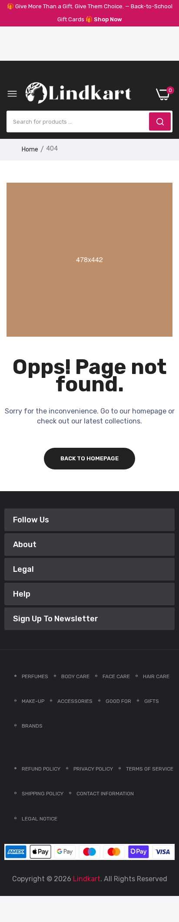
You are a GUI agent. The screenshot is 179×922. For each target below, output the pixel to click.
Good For (118, 701)
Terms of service (149, 769)
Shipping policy (42, 794)
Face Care (116, 676)
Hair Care (156, 676)
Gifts (151, 701)
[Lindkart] (78, 95)
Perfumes (35, 676)
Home (30, 149)
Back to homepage (89, 458)
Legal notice (39, 819)
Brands (32, 726)
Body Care (75, 676)
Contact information (105, 794)
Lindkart (86, 879)
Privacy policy (93, 769)
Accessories (75, 701)
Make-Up (33, 701)
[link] (161, 850)
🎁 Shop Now (104, 19)
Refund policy (41, 769)
